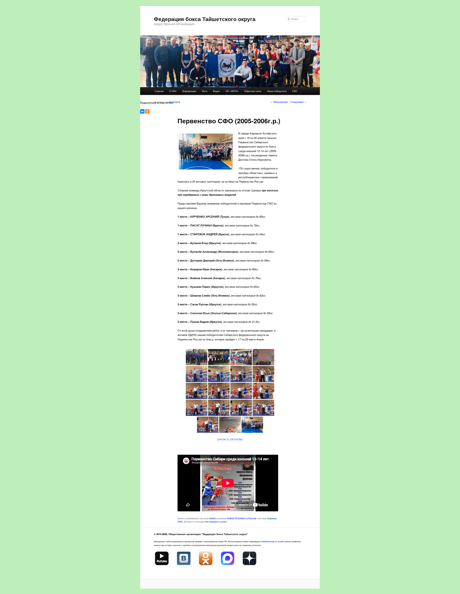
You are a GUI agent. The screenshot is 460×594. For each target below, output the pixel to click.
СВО (294, 91)
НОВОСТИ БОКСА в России (241, 518)
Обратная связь (252, 91)
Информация (189, 91)
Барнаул (272, 518)
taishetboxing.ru (269, 541)
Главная (159, 91)
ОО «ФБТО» (232, 91)
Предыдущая (279, 102)
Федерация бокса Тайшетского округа (205, 19)
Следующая (298, 102)
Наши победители (277, 91)
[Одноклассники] (147, 111)
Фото (204, 91)
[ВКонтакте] (142, 111)
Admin (212, 518)
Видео (216, 91)
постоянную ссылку (216, 521)
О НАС (173, 91)
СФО (180, 521)
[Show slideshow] (230, 439)
